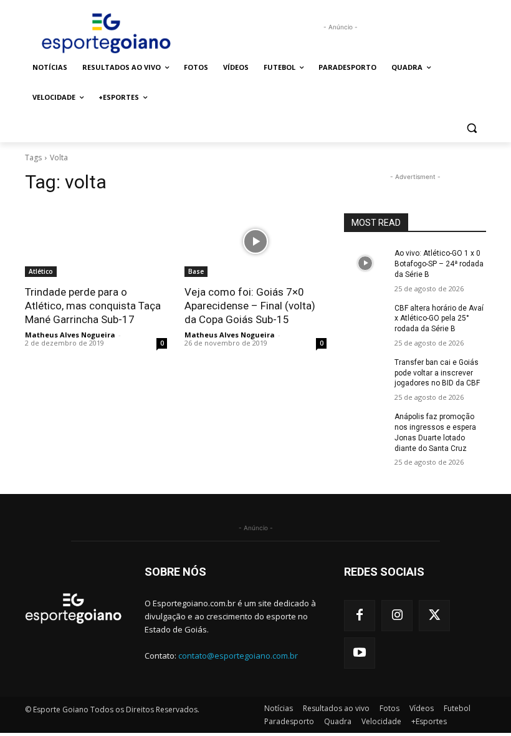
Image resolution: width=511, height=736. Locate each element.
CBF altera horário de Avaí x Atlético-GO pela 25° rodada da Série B (439, 319)
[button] (471, 127)
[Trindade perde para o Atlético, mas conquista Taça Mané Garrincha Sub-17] (96, 241)
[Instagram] (397, 615)
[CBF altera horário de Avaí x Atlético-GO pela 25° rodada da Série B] (365, 318)
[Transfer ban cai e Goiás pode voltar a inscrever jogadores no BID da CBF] (365, 372)
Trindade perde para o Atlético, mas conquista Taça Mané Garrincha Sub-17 (93, 306)
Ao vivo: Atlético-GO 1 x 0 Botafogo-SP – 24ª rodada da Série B (439, 264)
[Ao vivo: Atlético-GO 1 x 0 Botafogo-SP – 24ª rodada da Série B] (365, 263)
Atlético (41, 271)
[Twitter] (434, 615)
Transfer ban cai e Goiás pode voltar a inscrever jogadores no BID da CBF (437, 373)
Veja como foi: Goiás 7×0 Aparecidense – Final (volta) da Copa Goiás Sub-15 (249, 306)
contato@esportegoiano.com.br (238, 655)
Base (196, 271)
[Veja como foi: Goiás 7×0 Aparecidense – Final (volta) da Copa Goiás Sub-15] (255, 241)
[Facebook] (359, 615)
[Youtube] (359, 653)
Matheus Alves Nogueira (70, 334)
